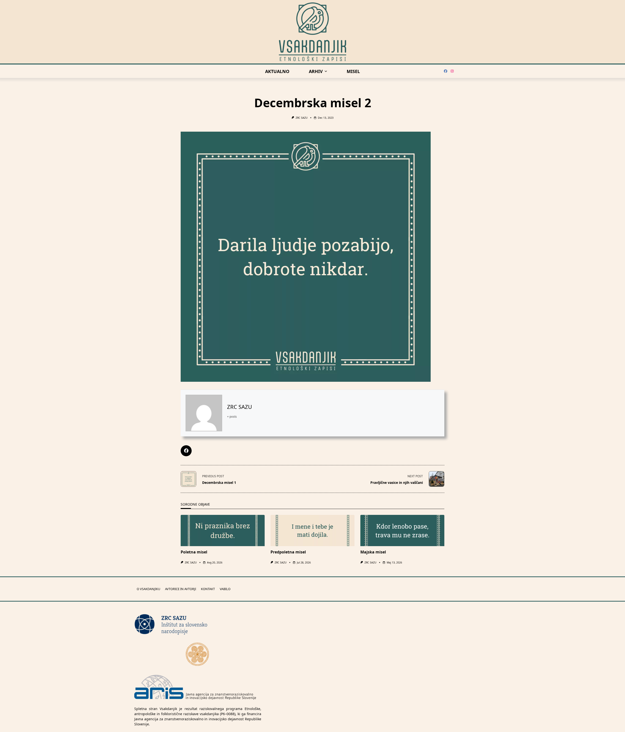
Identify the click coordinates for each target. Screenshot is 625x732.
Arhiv (316, 71)
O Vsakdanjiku (148, 589)
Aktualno (277, 71)
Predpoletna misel (288, 552)
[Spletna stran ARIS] (195, 687)
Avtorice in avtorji (180, 589)
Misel (353, 71)
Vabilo (225, 589)
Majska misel (373, 552)
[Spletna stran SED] (197, 654)
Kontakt (208, 589)
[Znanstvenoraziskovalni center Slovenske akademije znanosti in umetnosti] (197, 624)
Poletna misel (194, 552)
